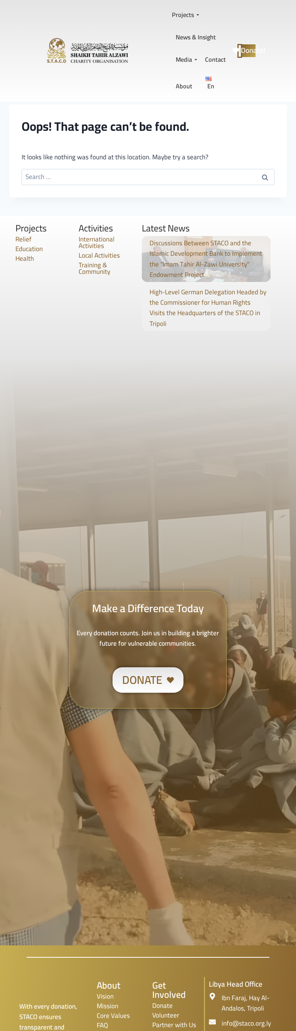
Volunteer (165, 1015)
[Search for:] (148, 176)
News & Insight (196, 37)
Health (24, 258)
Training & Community (94, 268)
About (184, 86)
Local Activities (99, 255)
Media (184, 59)
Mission (107, 1006)
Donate (162, 1005)
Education (29, 249)
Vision (105, 996)
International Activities (96, 242)
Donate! (249, 50)
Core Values (113, 1015)
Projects (183, 14)
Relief (23, 239)
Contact (215, 59)
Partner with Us (174, 1025)
